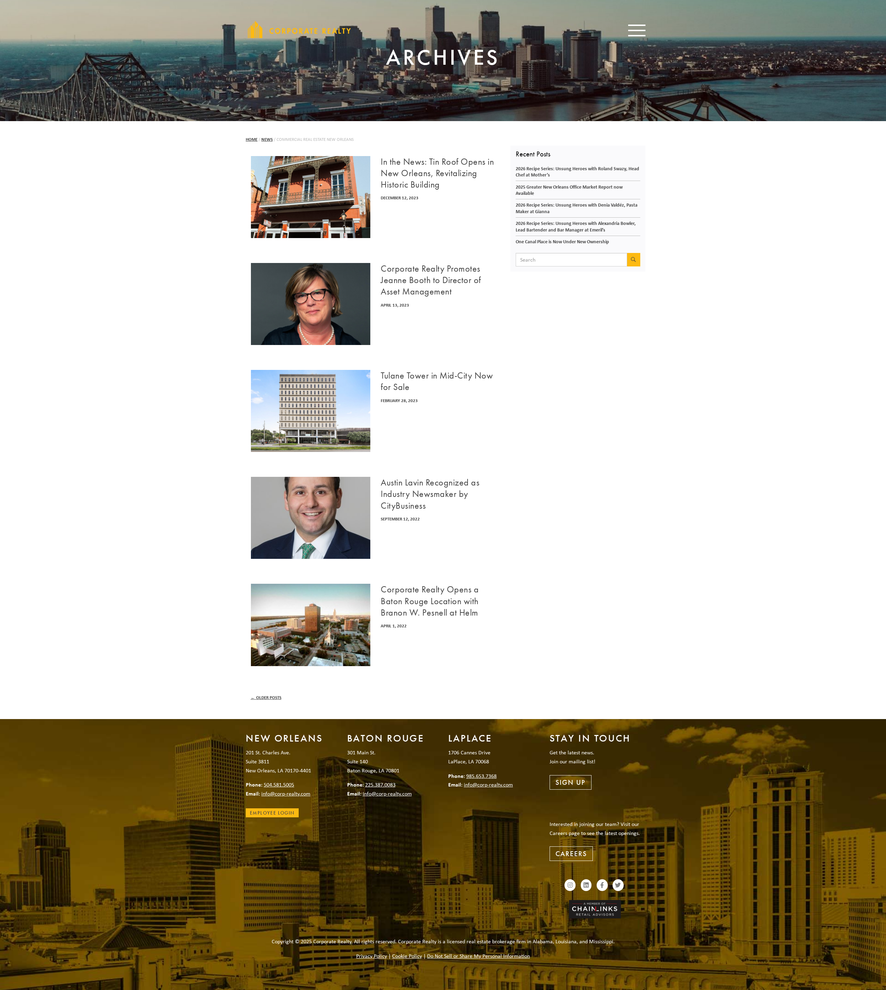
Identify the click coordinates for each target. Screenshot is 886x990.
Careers (571, 853)
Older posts (266, 697)
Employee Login (272, 813)
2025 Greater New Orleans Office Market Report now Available (569, 190)
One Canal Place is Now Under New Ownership (562, 241)
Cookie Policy (407, 956)
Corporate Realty (299, 29)
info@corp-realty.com (285, 793)
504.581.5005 (279, 784)
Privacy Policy (371, 956)
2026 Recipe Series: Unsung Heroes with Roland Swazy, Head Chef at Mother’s (577, 171)
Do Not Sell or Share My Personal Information (478, 956)
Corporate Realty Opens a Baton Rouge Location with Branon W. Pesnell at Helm (430, 601)
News (267, 139)
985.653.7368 (481, 776)
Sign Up (570, 782)
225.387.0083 (380, 784)
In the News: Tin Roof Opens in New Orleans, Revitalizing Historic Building (437, 173)
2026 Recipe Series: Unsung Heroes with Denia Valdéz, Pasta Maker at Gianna (577, 208)
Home (251, 139)
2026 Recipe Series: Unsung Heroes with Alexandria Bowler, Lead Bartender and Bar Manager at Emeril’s (576, 226)
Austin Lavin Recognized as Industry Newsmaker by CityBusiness (430, 494)
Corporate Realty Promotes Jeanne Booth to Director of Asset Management (431, 280)
